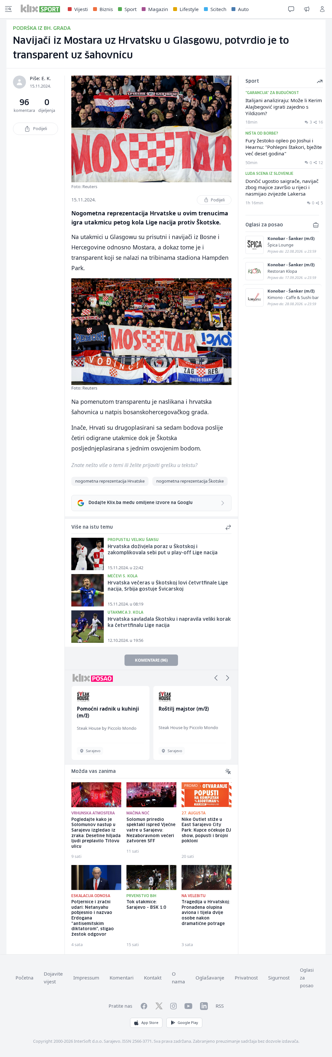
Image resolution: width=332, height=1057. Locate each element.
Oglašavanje (210, 977)
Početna (24, 978)
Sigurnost (279, 977)
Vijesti (81, 9)
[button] (216, 678)
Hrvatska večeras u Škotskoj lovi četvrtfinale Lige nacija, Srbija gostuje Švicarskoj (168, 586)
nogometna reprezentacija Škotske (190, 481)
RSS (220, 1006)
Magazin (158, 9)
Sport (130, 9)
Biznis (106, 9)
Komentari (122, 977)
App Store (149, 1022)
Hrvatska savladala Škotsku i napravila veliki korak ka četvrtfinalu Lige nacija (169, 622)
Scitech (218, 9)
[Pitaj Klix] (291, 9)
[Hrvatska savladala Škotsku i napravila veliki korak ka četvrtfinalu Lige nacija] (87, 626)
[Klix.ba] (40, 8)
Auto (243, 9)
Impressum (86, 977)
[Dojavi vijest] (307, 9)
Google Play (188, 1022)
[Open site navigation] (8, 9)
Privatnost (246, 977)
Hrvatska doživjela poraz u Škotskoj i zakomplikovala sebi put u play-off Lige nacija (163, 550)
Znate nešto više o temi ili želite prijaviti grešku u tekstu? (134, 465)
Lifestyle (189, 9)
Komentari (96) (151, 660)
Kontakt (152, 977)
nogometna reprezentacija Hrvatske (110, 481)
